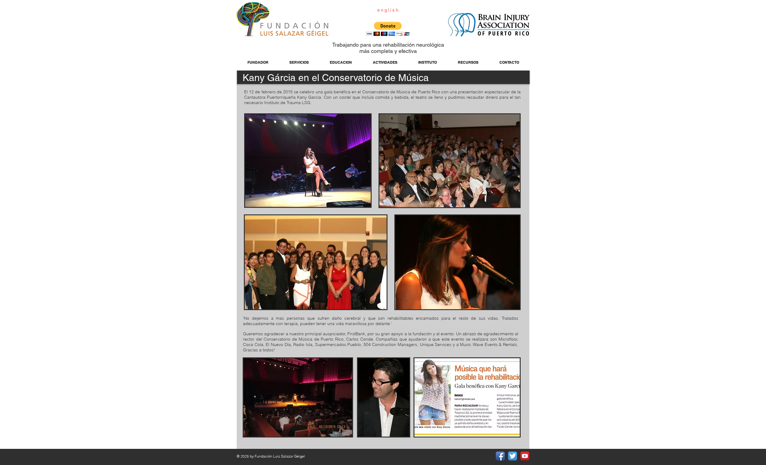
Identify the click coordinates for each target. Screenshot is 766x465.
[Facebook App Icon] (500, 456)
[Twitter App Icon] (512, 456)
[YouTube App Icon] (524, 456)
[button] (388, 29)
